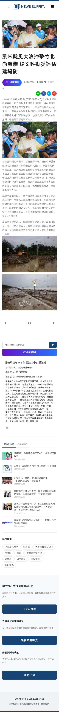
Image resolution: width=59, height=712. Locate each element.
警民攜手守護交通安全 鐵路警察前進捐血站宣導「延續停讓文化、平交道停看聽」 (35, 492)
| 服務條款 (23, 703)
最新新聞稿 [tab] (22, 444)
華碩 (19, 552)
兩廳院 (8, 552)
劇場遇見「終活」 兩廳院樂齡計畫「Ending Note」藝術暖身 (31, 479)
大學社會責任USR (44, 546)
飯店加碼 (9, 565)
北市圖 (26, 546)
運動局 (8, 558)
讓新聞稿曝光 (29, 640)
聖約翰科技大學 (34, 552)
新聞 (41, 82)
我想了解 (29, 675)
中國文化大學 (11, 546)
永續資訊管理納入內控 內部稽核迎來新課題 (35, 465)
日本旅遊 (21, 558)
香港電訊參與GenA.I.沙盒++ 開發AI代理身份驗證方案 (35, 521)
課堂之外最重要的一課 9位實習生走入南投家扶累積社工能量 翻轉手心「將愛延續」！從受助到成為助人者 (34, 506)
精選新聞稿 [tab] (9, 444)
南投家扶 (35, 558)
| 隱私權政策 (34, 703)
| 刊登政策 (14, 703)
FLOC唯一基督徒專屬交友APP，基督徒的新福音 (35, 454)
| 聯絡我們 (45, 703)
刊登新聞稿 (29, 609)
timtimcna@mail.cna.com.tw (29, 376)
